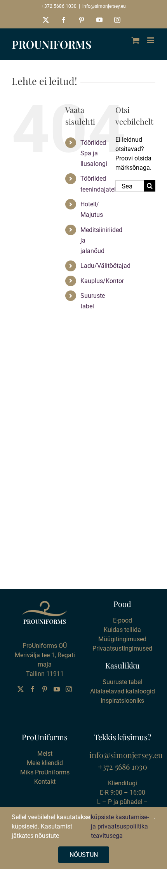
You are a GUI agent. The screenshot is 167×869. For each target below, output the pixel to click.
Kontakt (45, 781)
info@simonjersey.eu (104, 6)
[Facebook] (33, 689)
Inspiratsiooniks (122, 700)
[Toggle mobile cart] (135, 40)
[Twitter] (20, 689)
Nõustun (84, 854)
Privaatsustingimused (122, 648)
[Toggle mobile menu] (151, 40)
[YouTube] (57, 689)
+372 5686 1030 (59, 6)
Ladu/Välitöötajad (105, 265)
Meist (44, 753)
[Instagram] (69, 689)
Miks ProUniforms (45, 772)
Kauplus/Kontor (102, 281)
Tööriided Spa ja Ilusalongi (93, 153)
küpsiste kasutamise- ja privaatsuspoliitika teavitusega (120, 826)
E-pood (122, 620)
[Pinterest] (45, 689)
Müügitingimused (122, 639)
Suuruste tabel (122, 682)
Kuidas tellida (122, 629)
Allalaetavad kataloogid (122, 691)
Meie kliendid (45, 763)
